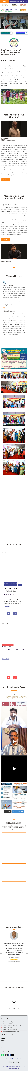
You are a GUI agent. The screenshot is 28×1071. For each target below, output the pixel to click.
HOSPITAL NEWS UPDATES (10, 585)
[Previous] (8, 613)
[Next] (15, 613)
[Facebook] (9, 1055)
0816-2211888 (14, 5)
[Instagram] (6, 1055)
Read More (7, 605)
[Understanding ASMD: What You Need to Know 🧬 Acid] (14, 768)
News (19, 585)
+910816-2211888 (4, 5)
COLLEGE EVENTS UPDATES (10, 583)
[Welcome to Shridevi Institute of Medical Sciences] (14, 741)
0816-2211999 (23, 5)
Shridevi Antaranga (8, 643)
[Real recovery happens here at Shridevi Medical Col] (14, 714)
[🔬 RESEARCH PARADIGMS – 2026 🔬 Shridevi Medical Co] (14, 796)
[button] (16, 10)
